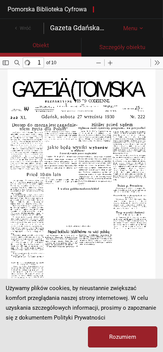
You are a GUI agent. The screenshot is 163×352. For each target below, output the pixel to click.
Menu (130, 28)
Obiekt (41, 45)
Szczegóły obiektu (122, 47)
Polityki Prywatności (79, 317)
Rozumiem (122, 336)
